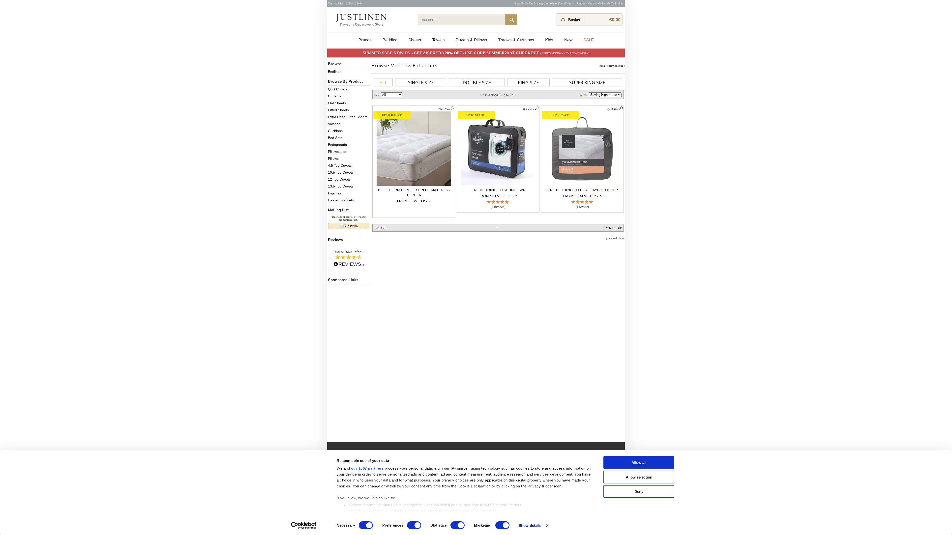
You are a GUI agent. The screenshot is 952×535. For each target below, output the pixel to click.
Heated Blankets (341, 200)
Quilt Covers (337, 89)
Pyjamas (334, 193)
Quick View (445, 109)
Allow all (638, 462)
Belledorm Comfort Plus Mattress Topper (414, 192)
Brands (365, 40)
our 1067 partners (367, 468)
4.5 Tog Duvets (340, 165)
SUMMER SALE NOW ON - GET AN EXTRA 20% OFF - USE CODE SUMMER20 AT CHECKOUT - (452, 53)
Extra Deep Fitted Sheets (347, 117)
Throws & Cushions (516, 40)
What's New (556, 3)
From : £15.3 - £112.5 (497, 195)
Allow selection (639, 477)
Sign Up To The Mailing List (531, 3)
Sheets (414, 40)
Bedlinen (335, 72)
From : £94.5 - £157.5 (582, 195)
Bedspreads (337, 145)
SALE (588, 40)
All (383, 82)
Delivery (570, 3)
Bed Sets (335, 138)
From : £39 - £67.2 (414, 200)
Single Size (421, 82)
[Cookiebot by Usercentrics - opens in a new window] (304, 525)
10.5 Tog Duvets (341, 172)
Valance (334, 124)
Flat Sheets (337, 103)
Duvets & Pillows (471, 40)
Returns (581, 3)
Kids (549, 40)
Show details (530, 525)
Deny (638, 491)
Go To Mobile (615, 3)
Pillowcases (337, 152)
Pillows (333, 158)
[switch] (414, 525)
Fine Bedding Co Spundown (498, 189)
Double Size (477, 82)
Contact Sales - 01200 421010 (345, 3)
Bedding (390, 40)
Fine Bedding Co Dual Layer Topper (582, 189)
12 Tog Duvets (339, 179)
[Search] (511, 19)
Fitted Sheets (338, 110)
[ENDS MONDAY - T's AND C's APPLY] (566, 53)
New (568, 40)
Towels (438, 40)
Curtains (334, 96)
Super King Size (587, 82)
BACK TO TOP (613, 227)
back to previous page (612, 65)
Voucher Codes (596, 3)
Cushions (335, 131)
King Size (528, 82)
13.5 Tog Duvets (341, 186)
